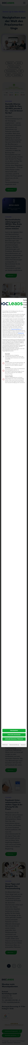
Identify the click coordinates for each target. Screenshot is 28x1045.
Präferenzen (5, 744)
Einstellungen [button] (21, 333)
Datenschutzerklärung (16, 329)
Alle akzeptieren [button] (14, 730)
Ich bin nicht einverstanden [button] (14, 734)
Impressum (23, 744)
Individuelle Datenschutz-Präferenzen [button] (14, 739)
